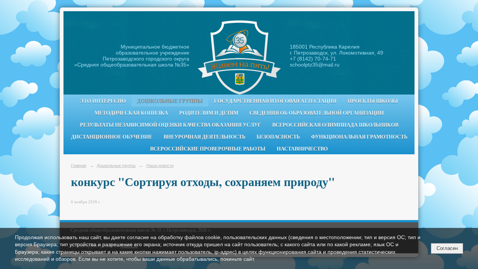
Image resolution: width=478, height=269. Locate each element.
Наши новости (160, 165)
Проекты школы (373, 101)
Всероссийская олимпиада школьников (335, 125)
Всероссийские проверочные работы (208, 148)
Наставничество (302, 148)
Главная (78, 165)
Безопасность (278, 136)
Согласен (447, 248)
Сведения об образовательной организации (316, 113)
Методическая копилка (131, 113)
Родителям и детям (208, 113)
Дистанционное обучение (111, 136)
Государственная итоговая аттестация (275, 101)
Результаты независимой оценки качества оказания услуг (170, 125)
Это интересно (103, 101)
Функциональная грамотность (359, 136)
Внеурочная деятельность (204, 136)
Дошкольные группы (170, 101)
